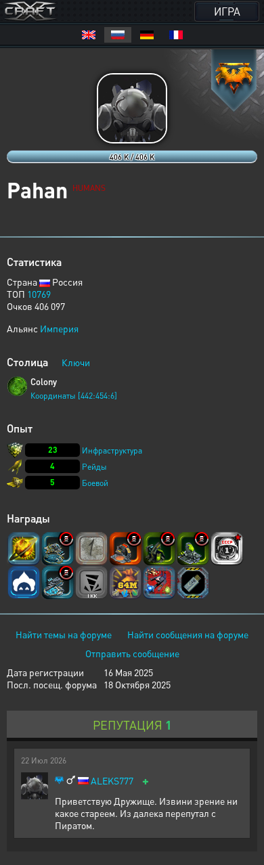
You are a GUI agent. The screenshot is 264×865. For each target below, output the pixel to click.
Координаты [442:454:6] (73, 396)
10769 (39, 294)
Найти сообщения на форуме (187, 634)
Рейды (94, 467)
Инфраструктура (112, 450)
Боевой (95, 483)
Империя (59, 328)
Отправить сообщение (132, 653)
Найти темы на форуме (64, 634)
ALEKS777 (112, 780)
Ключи (76, 362)
